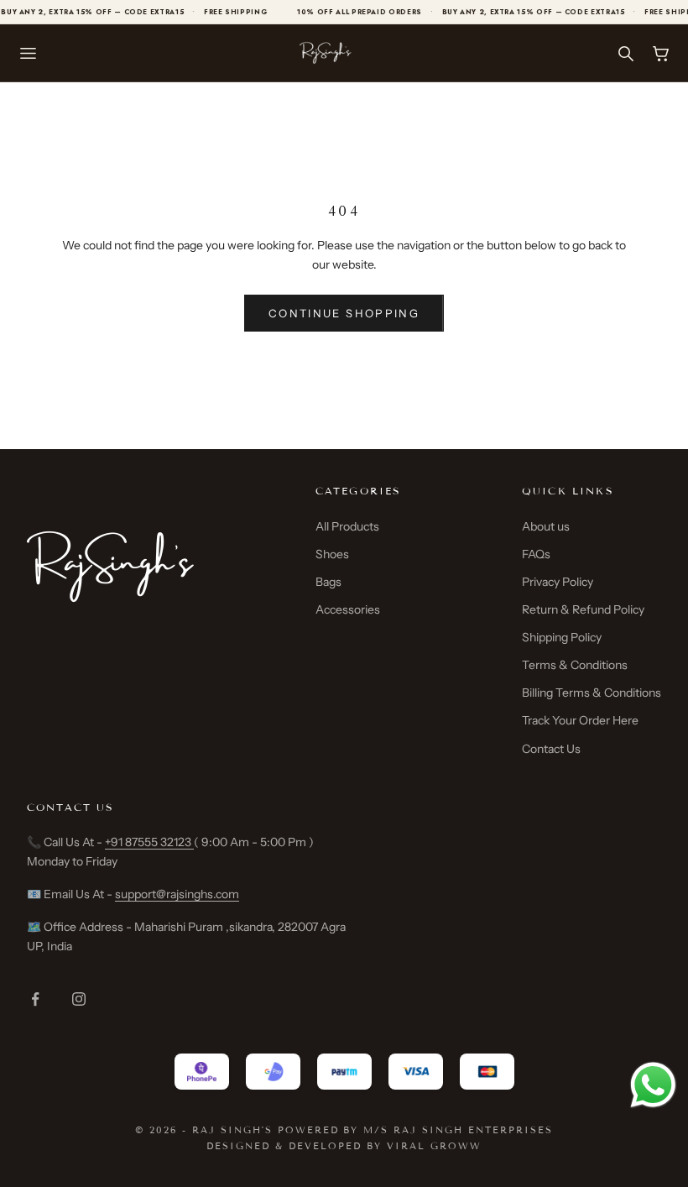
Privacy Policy (557, 581)
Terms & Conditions (575, 664)
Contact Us (551, 748)
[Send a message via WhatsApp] (653, 1085)
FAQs (536, 554)
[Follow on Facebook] (35, 999)
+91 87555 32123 (149, 842)
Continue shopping (344, 313)
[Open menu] (27, 53)
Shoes (332, 554)
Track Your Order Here (580, 720)
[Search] (625, 53)
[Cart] (660, 53)
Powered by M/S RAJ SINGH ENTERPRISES (415, 1130)
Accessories (347, 609)
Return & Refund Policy (583, 609)
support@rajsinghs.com (177, 894)
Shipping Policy (562, 637)
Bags (328, 581)
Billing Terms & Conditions (591, 692)
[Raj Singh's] (325, 53)
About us (546, 526)
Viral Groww (434, 1146)
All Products (347, 526)
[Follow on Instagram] (78, 999)
